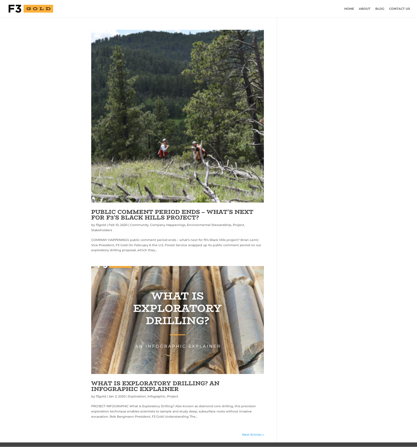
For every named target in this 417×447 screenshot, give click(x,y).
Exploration (137, 396)
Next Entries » (253, 435)
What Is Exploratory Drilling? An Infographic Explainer (155, 386)
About (365, 9)
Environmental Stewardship (209, 225)
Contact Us (399, 9)
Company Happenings (167, 225)
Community (139, 225)
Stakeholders (101, 230)
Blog (379, 9)
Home (349, 9)
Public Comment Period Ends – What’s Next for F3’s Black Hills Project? (172, 215)
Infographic (156, 396)
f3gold (101, 225)
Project (238, 225)
